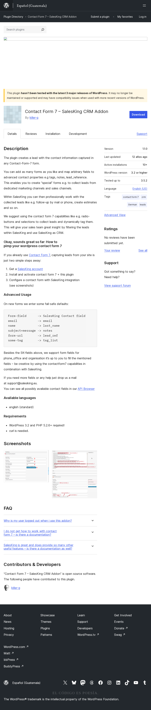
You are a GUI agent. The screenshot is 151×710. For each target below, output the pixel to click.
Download (138, 114)
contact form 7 (131, 197)
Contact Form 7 (39, 255)
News (7, 621)
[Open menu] (145, 5)
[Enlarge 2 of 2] (92, 455)
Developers (85, 628)
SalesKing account (30, 269)
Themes (46, 621)
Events (119, 621)
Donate (121, 628)
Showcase (48, 615)
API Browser (86, 389)
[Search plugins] (42, 29)
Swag (119, 635)
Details (12, 134)
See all (142, 250)
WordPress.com (16, 647)
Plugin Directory (13, 16)
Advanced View (115, 215)
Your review (112, 250)
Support (142, 134)
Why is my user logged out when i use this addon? (38, 520)
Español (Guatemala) (26, 683)
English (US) (140, 188)
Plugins (45, 628)
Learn (81, 615)
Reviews (31, 134)
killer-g (34, 117)
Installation (52, 134)
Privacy (9, 635)
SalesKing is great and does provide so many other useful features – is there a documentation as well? (38, 546)
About (8, 615)
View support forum (117, 285)
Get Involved (123, 615)
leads (143, 204)
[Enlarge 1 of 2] (44, 455)
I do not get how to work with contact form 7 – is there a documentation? (30, 532)
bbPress (11, 660)
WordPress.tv (88, 635)
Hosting (9, 628)
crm (144, 197)
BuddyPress (14, 666)
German (132, 204)
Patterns (46, 635)
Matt (9, 653)
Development (78, 134)
